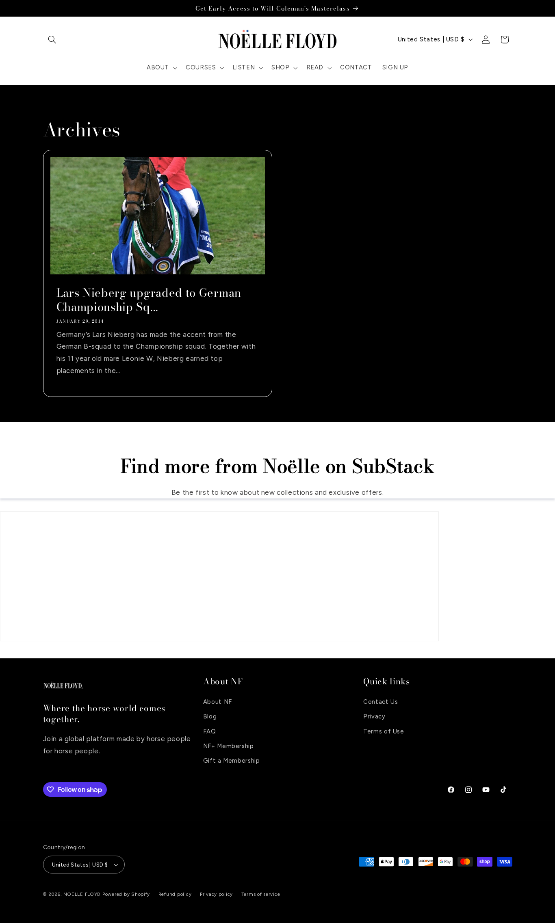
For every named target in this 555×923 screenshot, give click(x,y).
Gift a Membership (231, 760)
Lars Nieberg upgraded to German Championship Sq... (148, 300)
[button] (52, 39)
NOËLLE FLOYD (82, 894)
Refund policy (175, 894)
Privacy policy (216, 894)
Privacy (374, 716)
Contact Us (380, 701)
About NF (217, 701)
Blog (210, 716)
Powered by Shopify (126, 894)
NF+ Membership (228, 745)
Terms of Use (383, 731)
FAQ (209, 731)
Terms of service (260, 894)
